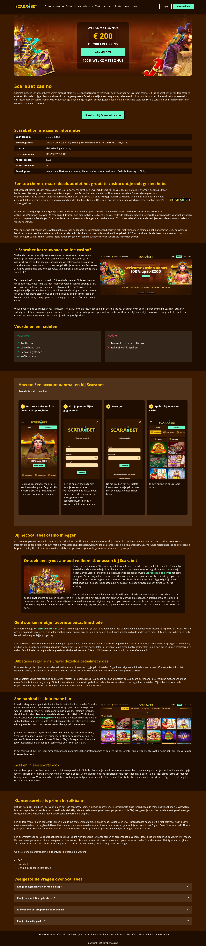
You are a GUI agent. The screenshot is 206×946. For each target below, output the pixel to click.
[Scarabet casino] (26, 6)
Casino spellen (103, 6)
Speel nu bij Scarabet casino (103, 115)
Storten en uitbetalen (126, 6)
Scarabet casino (54, 6)
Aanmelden (183, 6)
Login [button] (165, 6)
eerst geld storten (47, 628)
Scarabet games (45, 717)
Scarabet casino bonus (79, 6)
